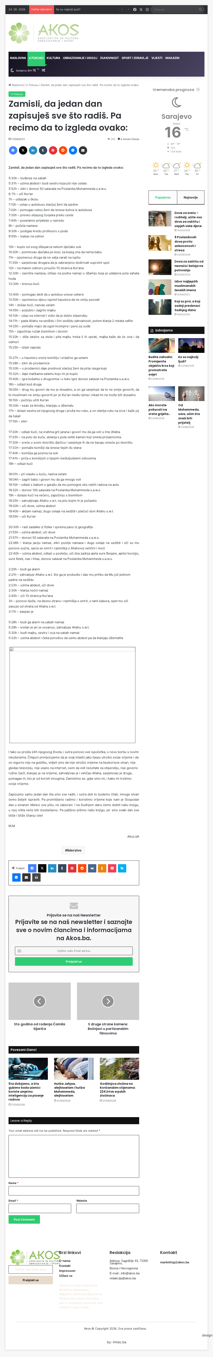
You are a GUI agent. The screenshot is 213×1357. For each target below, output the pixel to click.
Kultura (53, 58)
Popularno (163, 197)
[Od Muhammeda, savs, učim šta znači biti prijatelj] (191, 393)
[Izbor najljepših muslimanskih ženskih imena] (160, 287)
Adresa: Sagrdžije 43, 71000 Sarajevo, (129, 1262)
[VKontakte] (92, 868)
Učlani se (65, 1275)
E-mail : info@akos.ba (125, 1273)
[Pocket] (112, 868)
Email (13, 1200)
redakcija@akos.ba (123, 1278)
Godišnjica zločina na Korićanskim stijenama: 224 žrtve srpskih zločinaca (118, 1090)
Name (14, 1183)
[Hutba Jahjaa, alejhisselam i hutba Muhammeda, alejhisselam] (74, 1069)
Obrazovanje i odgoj (80, 58)
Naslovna (18, 58)
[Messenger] (73, 150)
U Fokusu (36, 58)
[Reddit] (63, 150)
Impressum (67, 1270)
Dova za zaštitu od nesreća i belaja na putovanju (189, 265)
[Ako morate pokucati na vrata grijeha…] (162, 393)
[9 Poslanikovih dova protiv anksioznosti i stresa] (160, 243)
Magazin (172, 58)
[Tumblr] (43, 150)
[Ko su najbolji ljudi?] (191, 345)
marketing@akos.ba (174, 1262)
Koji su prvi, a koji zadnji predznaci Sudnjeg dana (187, 305)
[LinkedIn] (33, 150)
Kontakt (65, 1265)
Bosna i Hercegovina (124, 1268)
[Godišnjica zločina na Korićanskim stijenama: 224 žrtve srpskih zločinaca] (119, 1069)
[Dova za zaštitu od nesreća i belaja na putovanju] (160, 267)
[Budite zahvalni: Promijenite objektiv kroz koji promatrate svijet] (162, 345)
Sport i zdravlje (135, 58)
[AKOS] (44, 32)
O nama (64, 1261)
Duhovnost (109, 58)
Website (81, 1200)
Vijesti (156, 58)
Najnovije (191, 197)
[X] (23, 150)
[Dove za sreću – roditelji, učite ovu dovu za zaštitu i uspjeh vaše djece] (160, 218)
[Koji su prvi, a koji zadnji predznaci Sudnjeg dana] (160, 307)
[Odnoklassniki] (102, 868)
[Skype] (122, 868)
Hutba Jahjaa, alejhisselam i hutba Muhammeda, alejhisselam (69, 1090)
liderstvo (74, 850)
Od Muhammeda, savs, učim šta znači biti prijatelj (189, 414)
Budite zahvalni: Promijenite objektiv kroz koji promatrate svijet (161, 366)
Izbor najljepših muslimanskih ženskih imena (186, 285)
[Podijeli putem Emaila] (83, 150)
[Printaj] (36, 877)
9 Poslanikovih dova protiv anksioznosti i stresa (185, 243)
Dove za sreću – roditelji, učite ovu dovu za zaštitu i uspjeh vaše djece (188, 219)
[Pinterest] (53, 150)
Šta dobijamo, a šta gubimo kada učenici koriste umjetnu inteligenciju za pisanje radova (26, 1092)
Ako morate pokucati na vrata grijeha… (81, 9)
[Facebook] (13, 150)
